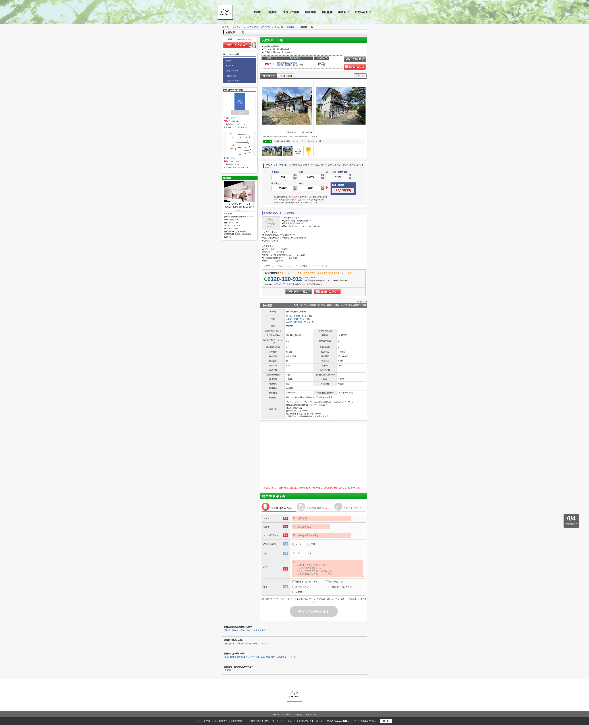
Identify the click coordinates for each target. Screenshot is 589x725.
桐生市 (235, 630)
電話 (313, 544)
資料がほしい (336, 581)
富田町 (248, 644)
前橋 (227, 657)
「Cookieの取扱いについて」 (345, 721)
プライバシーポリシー (285, 599)
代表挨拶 (271, 12)
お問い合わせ (363, 12)
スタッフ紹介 (291, 12)
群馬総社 (298, 322)
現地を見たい (302, 587)
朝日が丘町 (230, 644)
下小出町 (240, 644)
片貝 (268, 657)
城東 (258, 657)
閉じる (386, 721)
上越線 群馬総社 (233, 80)
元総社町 (293, 63)
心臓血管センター (284, 657)
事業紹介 (343, 12)
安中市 (249, 630)
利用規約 (267, 599)
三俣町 (255, 644)
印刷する (360, 75)
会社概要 (327, 12)
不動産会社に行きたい (340, 587)
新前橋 (288, 65)
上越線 (289, 319)
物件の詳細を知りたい (306, 581)
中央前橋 (250, 657)
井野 (296, 319)
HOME (257, 12)
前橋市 (286, 63)
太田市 (242, 630)
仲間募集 (310, 12)
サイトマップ (311, 714)
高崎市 (228, 630)
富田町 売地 (229, 158)
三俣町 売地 (229, 118)
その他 (298, 592)
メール (298, 544)
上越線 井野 (231, 75)
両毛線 (280, 65)
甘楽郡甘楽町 (260, 630)
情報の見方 (362, 301)
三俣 (263, 657)
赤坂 (273, 657)
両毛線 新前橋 (232, 70)
